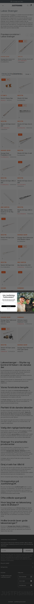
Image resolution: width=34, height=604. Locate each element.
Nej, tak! (8, 308)
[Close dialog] (33, 293)
